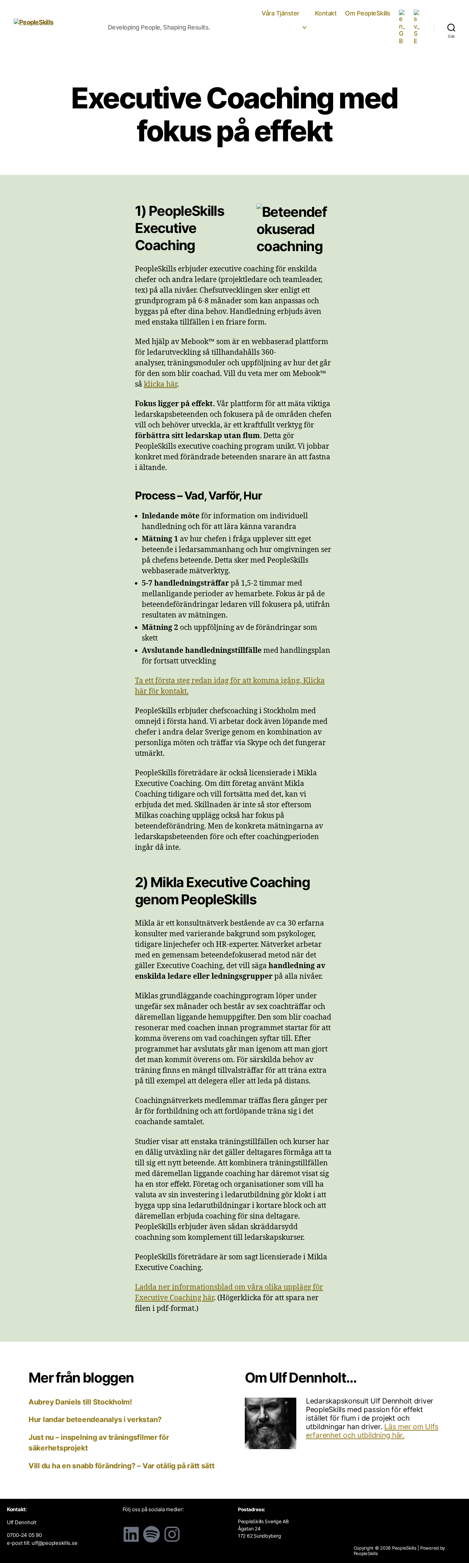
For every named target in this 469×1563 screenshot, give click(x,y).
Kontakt (326, 13)
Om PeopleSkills (367, 13)
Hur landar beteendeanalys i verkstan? (95, 1419)
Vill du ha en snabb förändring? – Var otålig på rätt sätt (121, 1465)
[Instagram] (172, 1534)
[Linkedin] (131, 1534)
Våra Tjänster (280, 13)
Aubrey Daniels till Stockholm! (80, 1402)
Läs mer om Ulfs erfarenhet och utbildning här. (372, 1430)
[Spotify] (151, 1534)
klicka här (160, 384)
